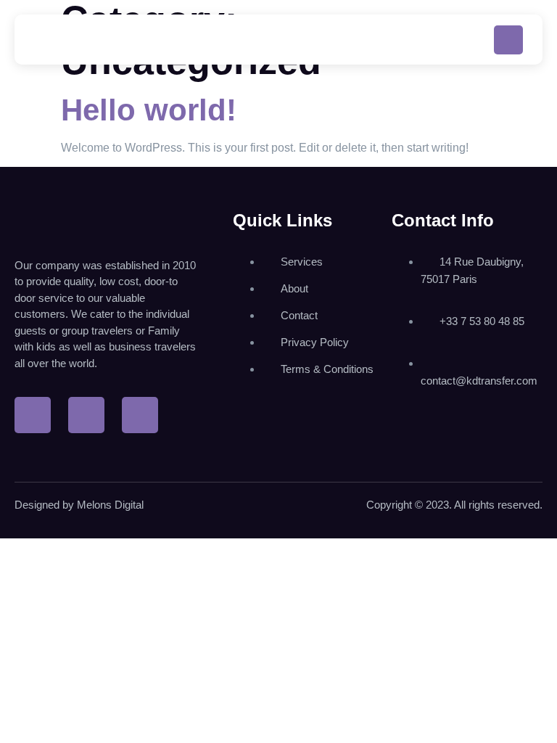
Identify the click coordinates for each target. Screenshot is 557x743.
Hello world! (148, 110)
